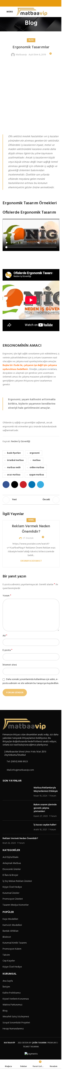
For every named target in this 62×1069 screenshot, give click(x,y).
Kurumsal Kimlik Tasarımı (15, 943)
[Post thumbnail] (17, 792)
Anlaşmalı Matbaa (12, 863)
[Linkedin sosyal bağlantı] (35, 3)
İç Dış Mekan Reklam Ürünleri (17, 881)
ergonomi (34, 453)
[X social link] (26, 3)
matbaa (36, 460)
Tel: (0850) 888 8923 (17, 762)
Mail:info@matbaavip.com (20, 770)
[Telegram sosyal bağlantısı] (40, 3)
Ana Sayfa (8, 981)
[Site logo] (31, 12)
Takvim (6, 955)
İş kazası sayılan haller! (45, 825)
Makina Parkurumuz (12, 1005)
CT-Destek (28, 538)
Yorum (7, 596)
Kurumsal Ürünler (11, 893)
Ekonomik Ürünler (12, 869)
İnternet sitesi (10, 665)
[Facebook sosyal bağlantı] (22, 3)
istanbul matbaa (15, 460)
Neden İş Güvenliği (20, 441)
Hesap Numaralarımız (13, 1029)
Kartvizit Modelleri (12, 925)
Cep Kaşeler (9, 961)
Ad (5, 636)
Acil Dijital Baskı (10, 857)
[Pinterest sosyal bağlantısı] (31, 3)
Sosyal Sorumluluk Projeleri (16, 1023)
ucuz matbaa (13, 475)
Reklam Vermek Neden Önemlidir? (31, 529)
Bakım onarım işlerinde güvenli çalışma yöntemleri (45, 808)
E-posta (7, 650)
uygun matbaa (36, 475)
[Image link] (24, 724)
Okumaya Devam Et (31, 561)
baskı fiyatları (14, 453)
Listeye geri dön (31, 499)
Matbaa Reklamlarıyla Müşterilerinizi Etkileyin (46, 789)
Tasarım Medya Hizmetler (16, 905)
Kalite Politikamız (12, 993)
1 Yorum (52, 796)
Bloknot (7, 937)
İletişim (6, 987)
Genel (31, 520)
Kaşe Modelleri (10, 919)
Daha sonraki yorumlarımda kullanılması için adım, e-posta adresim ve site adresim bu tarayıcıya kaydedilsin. (31, 681)
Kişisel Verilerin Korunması (16, 999)
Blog (31, 40)
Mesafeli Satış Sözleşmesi (16, 1016)
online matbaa (37, 467)
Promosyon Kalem (12, 949)
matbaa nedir (14, 467)
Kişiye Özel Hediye (12, 887)
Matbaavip (21, 55)
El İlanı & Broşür (10, 875)
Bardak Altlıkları (10, 931)
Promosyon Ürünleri (13, 899)
